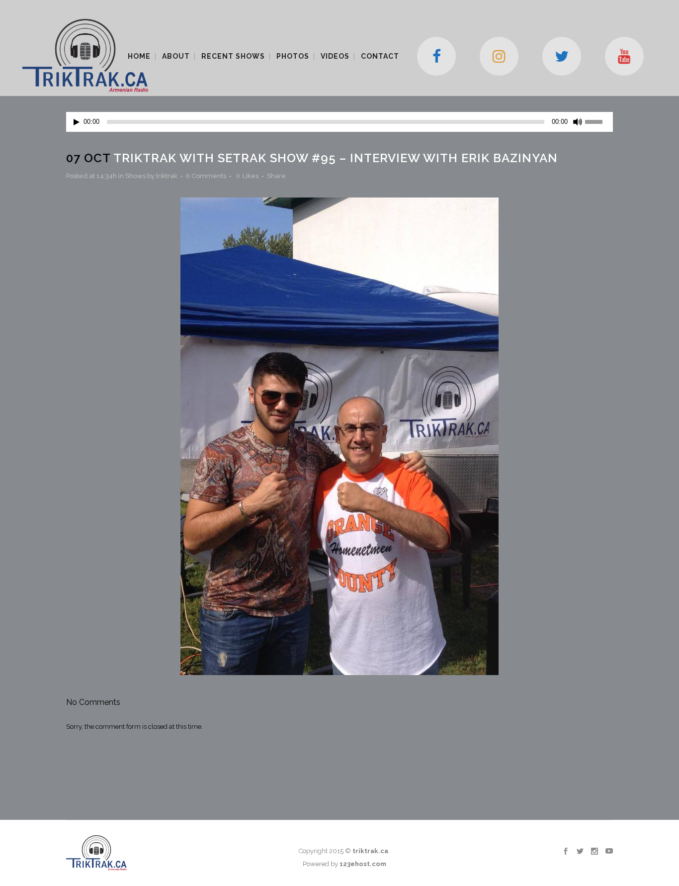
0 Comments (206, 176)
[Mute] (577, 122)
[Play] (77, 122)
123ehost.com (363, 864)
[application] (339, 122)
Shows (135, 176)
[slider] (599, 121)
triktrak (166, 176)
